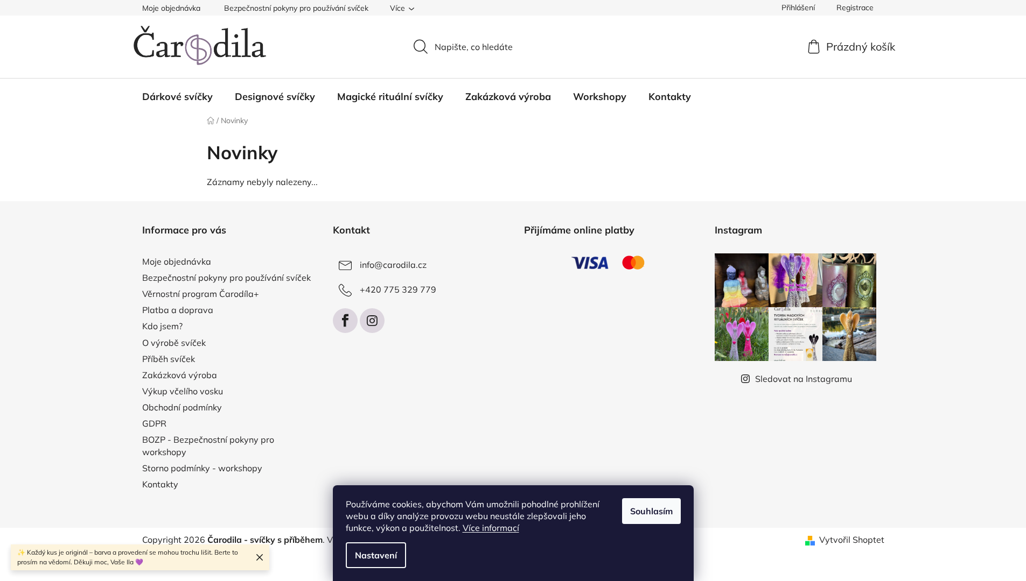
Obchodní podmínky (182, 407)
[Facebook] (345, 320)
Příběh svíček (168, 358)
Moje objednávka (171, 8)
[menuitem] (177, 97)
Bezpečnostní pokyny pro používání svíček (296, 8)
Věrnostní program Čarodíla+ (200, 293)
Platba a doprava (177, 309)
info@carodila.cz (393, 264)
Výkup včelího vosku (182, 391)
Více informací (491, 527)
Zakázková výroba (179, 375)
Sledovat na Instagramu (803, 378)
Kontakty (160, 484)
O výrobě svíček (174, 342)
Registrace (855, 7)
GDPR (154, 423)
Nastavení (376, 555)
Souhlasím (651, 511)
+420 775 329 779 (398, 289)
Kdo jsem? (162, 326)
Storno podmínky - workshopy (202, 468)
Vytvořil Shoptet (851, 539)
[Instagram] (372, 320)
